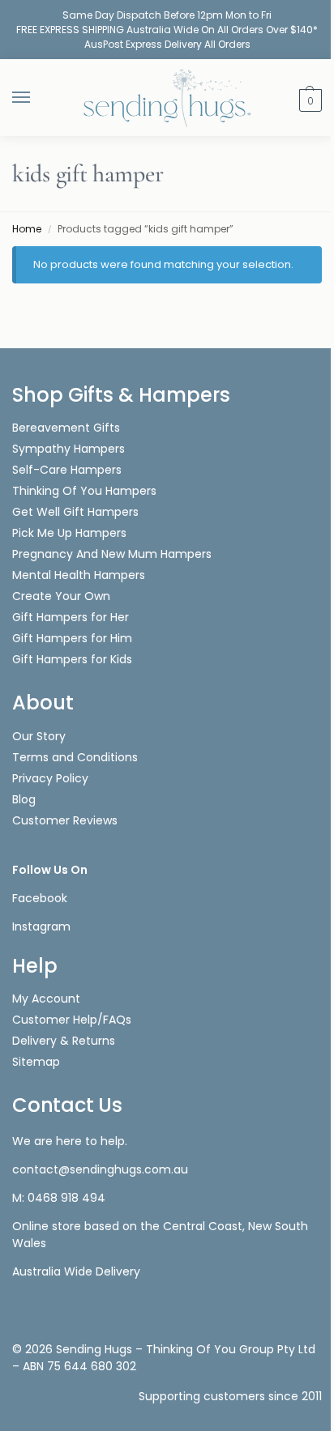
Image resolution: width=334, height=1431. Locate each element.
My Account (46, 998)
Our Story (39, 736)
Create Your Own (62, 596)
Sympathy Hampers (68, 449)
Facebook (39, 898)
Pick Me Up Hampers (69, 533)
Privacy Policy (50, 778)
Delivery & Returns (63, 1041)
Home (26, 229)
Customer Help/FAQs (71, 1019)
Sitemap (36, 1062)
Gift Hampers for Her (70, 617)
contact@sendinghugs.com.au (100, 1169)
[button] (308, 99)
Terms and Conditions (75, 757)
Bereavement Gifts (66, 428)
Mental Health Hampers (78, 575)
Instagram (41, 926)
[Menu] (36, 98)
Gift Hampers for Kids (72, 659)
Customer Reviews (65, 820)
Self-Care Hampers (67, 470)
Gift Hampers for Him (72, 638)
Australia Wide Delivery (76, 1271)
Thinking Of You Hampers (84, 491)
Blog (24, 799)
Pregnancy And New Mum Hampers (112, 554)
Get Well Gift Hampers (75, 512)
